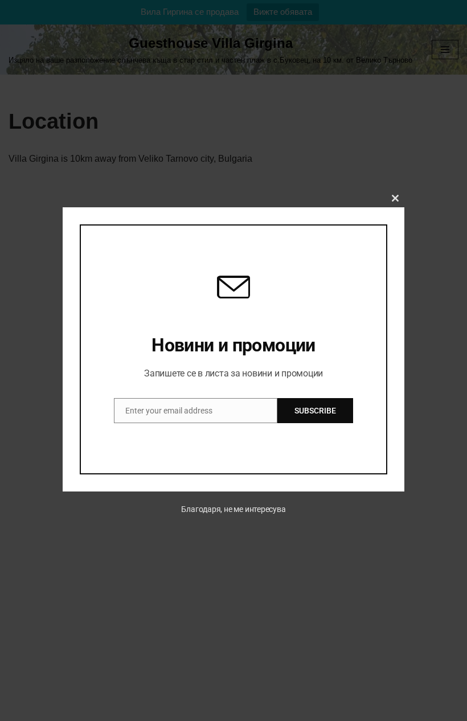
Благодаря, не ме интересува (233, 509)
